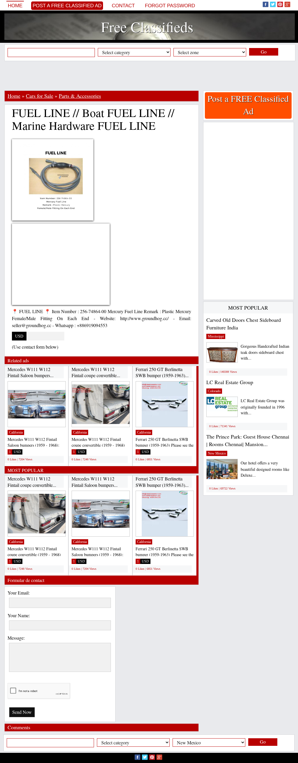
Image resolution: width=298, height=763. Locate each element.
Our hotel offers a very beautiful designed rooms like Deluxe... (265, 469)
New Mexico (217, 453)
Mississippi (216, 336)
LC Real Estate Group (229, 382)
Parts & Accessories (80, 95)
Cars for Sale (39, 95)
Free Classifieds (147, 26)
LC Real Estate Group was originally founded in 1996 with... (263, 407)
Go (264, 52)
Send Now (22, 712)
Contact (123, 5)
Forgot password (170, 5)
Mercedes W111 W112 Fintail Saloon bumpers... (31, 372)
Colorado (214, 391)
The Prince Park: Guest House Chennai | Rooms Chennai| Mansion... (247, 440)
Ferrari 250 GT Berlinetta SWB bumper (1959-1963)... (162, 372)
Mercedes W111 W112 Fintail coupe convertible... (96, 372)
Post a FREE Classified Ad (67, 5)
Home (15, 5)
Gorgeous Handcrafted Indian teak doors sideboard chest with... (265, 352)
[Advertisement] (149, 76)
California (16, 432)
